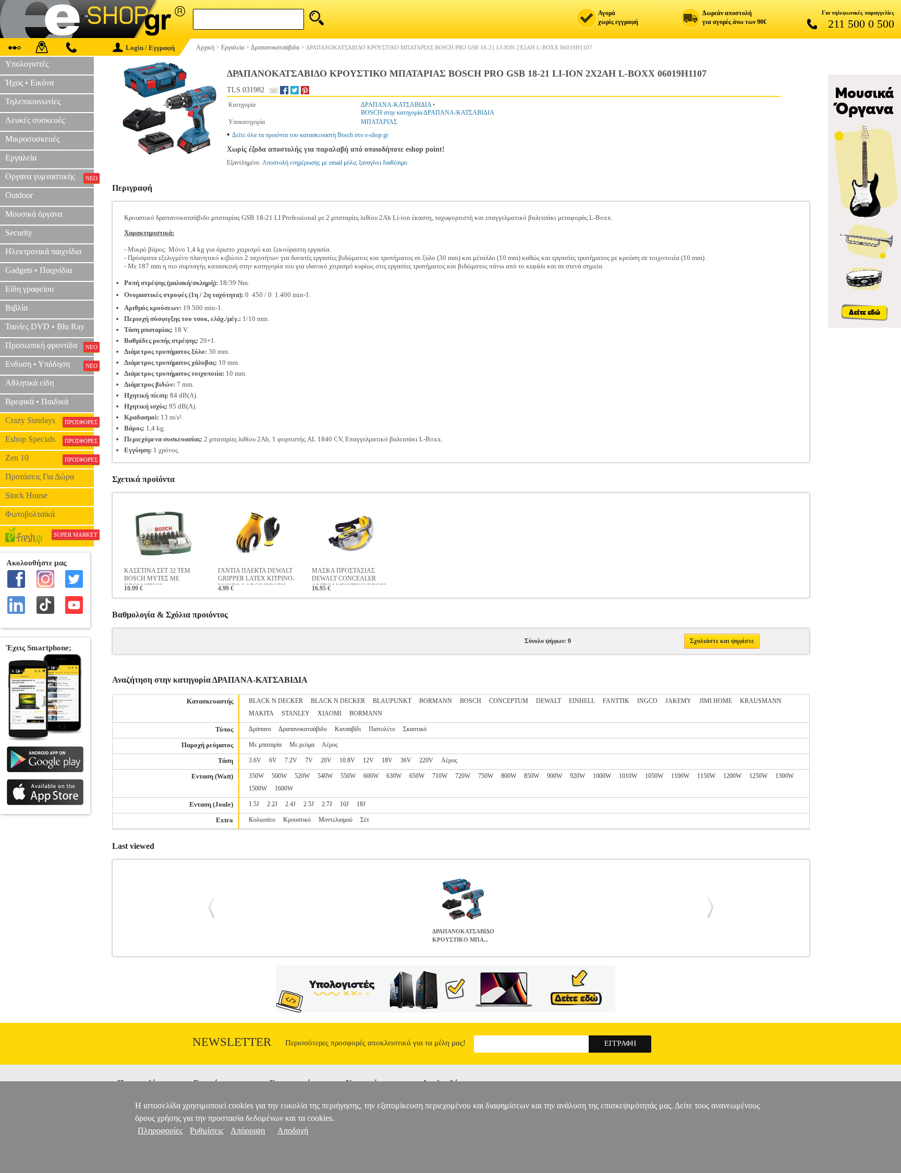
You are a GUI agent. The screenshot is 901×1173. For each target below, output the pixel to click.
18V (387, 760)
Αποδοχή (292, 1130)
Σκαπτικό (415, 729)
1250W (758, 776)
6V (273, 760)
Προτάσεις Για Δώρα (39, 476)
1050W (654, 776)
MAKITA (261, 713)
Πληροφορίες (160, 1130)
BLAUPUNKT (392, 701)
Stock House (26, 495)
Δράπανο (260, 729)
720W (462, 776)
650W (416, 776)
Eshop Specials (49, 439)
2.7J (327, 804)
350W (256, 776)
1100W (680, 776)
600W (371, 776)
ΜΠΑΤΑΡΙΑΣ (379, 122)
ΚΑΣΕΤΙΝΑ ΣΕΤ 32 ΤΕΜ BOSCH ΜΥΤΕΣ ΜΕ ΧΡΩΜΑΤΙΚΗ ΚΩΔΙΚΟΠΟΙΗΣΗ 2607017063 (157, 576)
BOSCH (470, 701)
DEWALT (548, 701)
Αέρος (330, 744)
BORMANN (435, 701)
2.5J (308, 804)
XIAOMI (330, 713)
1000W (602, 776)
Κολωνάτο (262, 819)
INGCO (647, 701)
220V (426, 760)
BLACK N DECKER (276, 701)
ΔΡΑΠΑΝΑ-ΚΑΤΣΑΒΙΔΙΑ (396, 104)
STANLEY (296, 713)
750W (485, 776)
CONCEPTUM (508, 701)
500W (279, 776)
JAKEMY (678, 701)
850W (531, 776)
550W (348, 776)
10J (344, 804)
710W (439, 776)
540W (325, 776)
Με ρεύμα (301, 744)
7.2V (291, 760)
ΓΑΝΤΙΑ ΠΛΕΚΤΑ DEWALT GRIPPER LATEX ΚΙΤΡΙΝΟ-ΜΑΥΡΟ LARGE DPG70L (256, 576)
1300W (784, 776)
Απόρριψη (247, 1130)
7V (309, 760)
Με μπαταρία (265, 744)
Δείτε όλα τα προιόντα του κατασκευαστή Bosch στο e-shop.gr (310, 135)
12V (368, 760)
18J (361, 804)
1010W (628, 776)
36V (405, 760)
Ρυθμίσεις (206, 1130)
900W (554, 776)
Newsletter (231, 1041)
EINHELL (582, 701)
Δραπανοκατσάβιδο (302, 729)
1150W (706, 776)
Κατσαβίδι (348, 729)
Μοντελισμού (335, 819)
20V (326, 760)
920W (577, 776)
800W (508, 776)
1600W (284, 788)
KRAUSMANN (761, 701)
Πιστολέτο (382, 729)
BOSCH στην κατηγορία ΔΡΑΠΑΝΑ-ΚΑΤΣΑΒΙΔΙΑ (427, 112)
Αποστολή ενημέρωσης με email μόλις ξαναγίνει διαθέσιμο (334, 162)
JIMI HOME (715, 701)
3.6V (255, 760)
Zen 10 (49, 458)
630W (393, 776)
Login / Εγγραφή (150, 48)
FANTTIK (616, 701)
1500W (258, 788)
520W (302, 776)
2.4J (290, 804)
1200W (732, 776)
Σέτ (364, 819)
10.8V (347, 760)
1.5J (254, 804)
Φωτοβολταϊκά (30, 514)
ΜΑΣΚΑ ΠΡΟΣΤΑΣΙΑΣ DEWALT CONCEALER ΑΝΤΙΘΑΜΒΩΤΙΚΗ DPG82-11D (350, 576)
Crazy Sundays (49, 420)
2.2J (272, 804)
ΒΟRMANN (365, 713)
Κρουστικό (297, 819)
